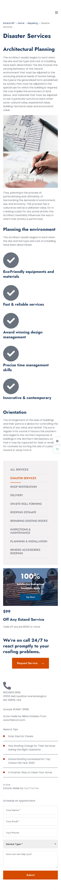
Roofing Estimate (23, 512)
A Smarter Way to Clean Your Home (30, 772)
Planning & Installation (28, 541)
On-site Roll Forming (26, 504)
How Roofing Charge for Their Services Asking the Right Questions (31, 747)
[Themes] (57, 441)
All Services (19, 470)
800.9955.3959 (11, 692)
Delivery (16, 495)
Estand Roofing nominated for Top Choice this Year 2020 (29, 761)
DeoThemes (31, 788)
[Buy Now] (57, 449)
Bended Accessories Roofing (25, 551)
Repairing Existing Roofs (28, 521)
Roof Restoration (23, 487)
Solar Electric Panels (20, 736)
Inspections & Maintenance (20, 531)
